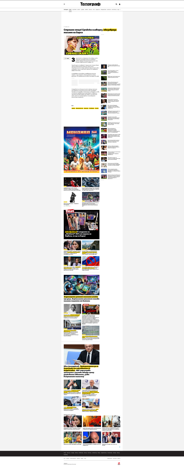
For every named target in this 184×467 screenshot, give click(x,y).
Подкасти (98, 9)
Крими (86, 9)
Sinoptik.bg (66, 454)
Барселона (86, 108)
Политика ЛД (115, 458)
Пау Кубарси (91, 108)
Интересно (114, 9)
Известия (118, 458)
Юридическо (103, 9)
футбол (73, 108)
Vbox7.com (68, 452)
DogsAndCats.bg (104, 452)
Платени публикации (73, 458)
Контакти (78, 458)
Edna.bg (118, 452)
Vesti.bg (76, 452)
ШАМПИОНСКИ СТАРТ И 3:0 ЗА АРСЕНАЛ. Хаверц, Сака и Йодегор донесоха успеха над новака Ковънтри (72, 189)
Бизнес (90, 9)
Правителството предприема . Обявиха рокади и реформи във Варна (90, 410)
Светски (109, 9)
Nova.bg (85, 452)
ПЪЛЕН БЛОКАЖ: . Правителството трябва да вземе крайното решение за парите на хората (72, 392)
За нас (64, 458)
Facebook (82, 458)
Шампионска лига (79, 108)
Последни (66, 9)
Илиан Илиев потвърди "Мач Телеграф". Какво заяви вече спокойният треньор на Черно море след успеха (90, 189)
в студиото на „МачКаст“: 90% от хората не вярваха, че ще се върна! (78, 234)
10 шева (96, 108)
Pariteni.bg (89, 452)
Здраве (82, 9)
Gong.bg (72, 452)
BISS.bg (99, 452)
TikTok (85, 458)
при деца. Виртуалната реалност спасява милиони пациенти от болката (81, 299)
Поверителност (109, 458)
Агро (94, 9)
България (74, 9)
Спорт (70, 9)
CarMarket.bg (94, 452)
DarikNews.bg (81, 452)
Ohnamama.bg (109, 452)
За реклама (67, 458)
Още (118, 9)
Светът (78, 9)
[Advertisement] (81, 118)
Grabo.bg (114, 452)
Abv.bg (65, 452)
